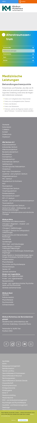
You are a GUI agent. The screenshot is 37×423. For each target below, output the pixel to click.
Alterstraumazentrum (18, 37)
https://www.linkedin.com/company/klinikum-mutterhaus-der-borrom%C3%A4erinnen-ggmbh (19, 344)
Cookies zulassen (23, 420)
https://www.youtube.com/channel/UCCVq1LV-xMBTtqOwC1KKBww (25, 344)
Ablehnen (13, 420)
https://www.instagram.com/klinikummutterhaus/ (12, 344)
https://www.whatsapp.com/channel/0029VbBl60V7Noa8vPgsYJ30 (31, 344)
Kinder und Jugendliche (11, 274)
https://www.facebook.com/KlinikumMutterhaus (6, 344)
